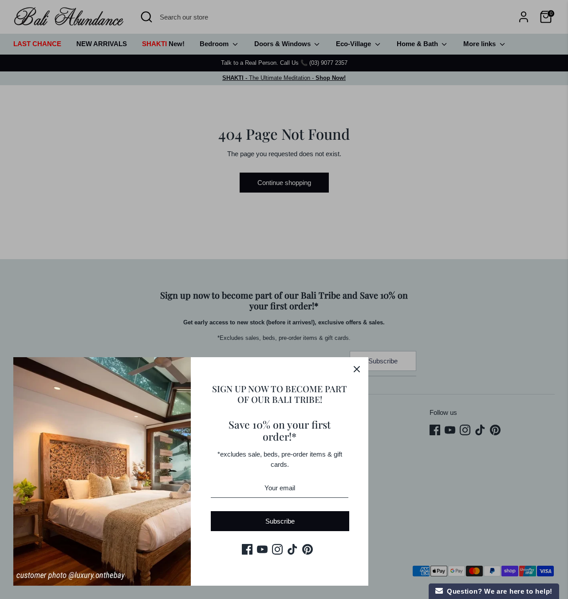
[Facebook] (247, 549)
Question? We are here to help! (497, 591)
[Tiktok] (292, 549)
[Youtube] (262, 549)
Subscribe (280, 521)
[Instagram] (277, 549)
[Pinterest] (307, 549)
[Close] (357, 368)
